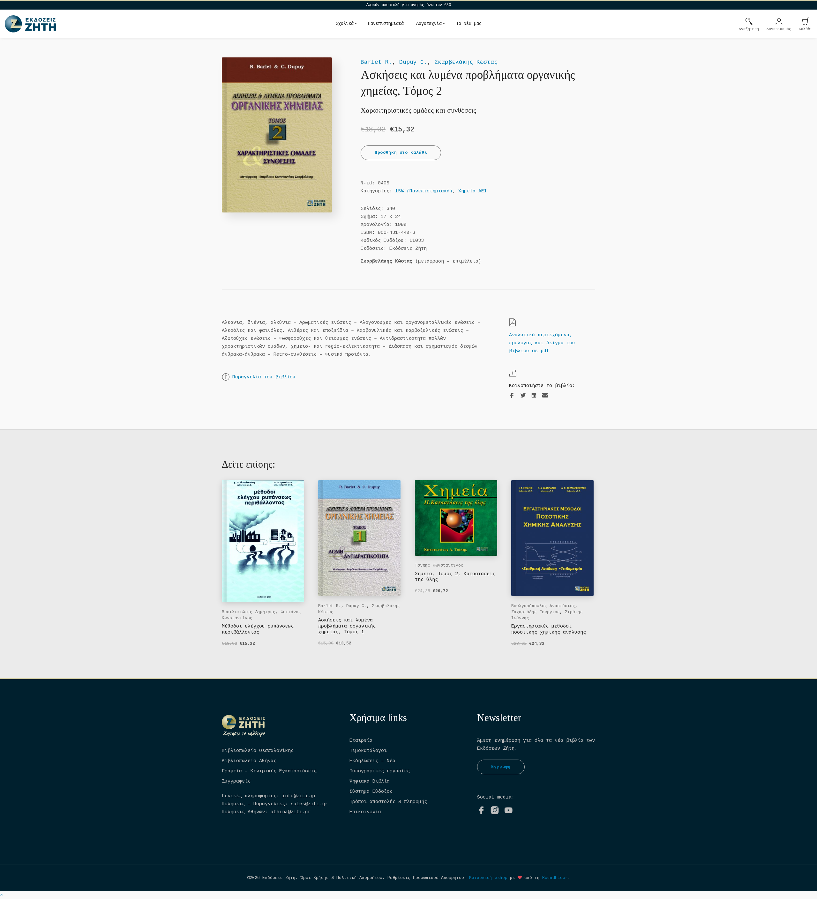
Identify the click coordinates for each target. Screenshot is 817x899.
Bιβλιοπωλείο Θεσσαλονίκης (258, 751)
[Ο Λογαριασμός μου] (779, 22)
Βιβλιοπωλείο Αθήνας (249, 761)
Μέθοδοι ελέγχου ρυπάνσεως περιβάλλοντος (258, 629)
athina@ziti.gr (291, 812)
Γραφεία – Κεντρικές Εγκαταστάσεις (269, 771)
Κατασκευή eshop (488, 877)
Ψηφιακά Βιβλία (369, 781)
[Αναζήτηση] (749, 22)
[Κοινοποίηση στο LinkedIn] (534, 395)
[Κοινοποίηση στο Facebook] (512, 395)
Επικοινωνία (365, 812)
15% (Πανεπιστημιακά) (424, 191)
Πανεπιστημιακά (386, 23)
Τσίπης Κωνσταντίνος (439, 565)
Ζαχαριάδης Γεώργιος (535, 612)
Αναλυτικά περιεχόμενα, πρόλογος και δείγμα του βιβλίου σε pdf (542, 343)
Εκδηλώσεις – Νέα (372, 761)
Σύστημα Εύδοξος (371, 791)
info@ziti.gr (299, 796)
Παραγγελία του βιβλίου (264, 377)
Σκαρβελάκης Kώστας (466, 62)
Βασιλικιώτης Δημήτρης (248, 612)
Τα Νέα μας (469, 23)
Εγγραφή (501, 766)
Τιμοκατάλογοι (368, 751)
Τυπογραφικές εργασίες (379, 771)
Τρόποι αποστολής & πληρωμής (388, 802)
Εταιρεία (360, 740)
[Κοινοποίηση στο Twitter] (523, 395)
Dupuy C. (413, 62)
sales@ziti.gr (309, 804)
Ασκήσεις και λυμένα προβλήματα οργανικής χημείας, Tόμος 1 (347, 626)
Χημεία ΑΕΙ (472, 191)
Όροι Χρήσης (315, 877)
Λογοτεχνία (429, 23)
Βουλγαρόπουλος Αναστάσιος (543, 606)
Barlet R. (376, 62)
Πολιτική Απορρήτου (359, 877)
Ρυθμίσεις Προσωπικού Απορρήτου (425, 877)
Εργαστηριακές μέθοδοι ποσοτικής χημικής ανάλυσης (548, 629)
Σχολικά (345, 23)
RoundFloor (555, 877)
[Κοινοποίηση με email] (545, 395)
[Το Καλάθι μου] (805, 22)
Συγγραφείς (236, 781)
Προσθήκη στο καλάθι (401, 152)
